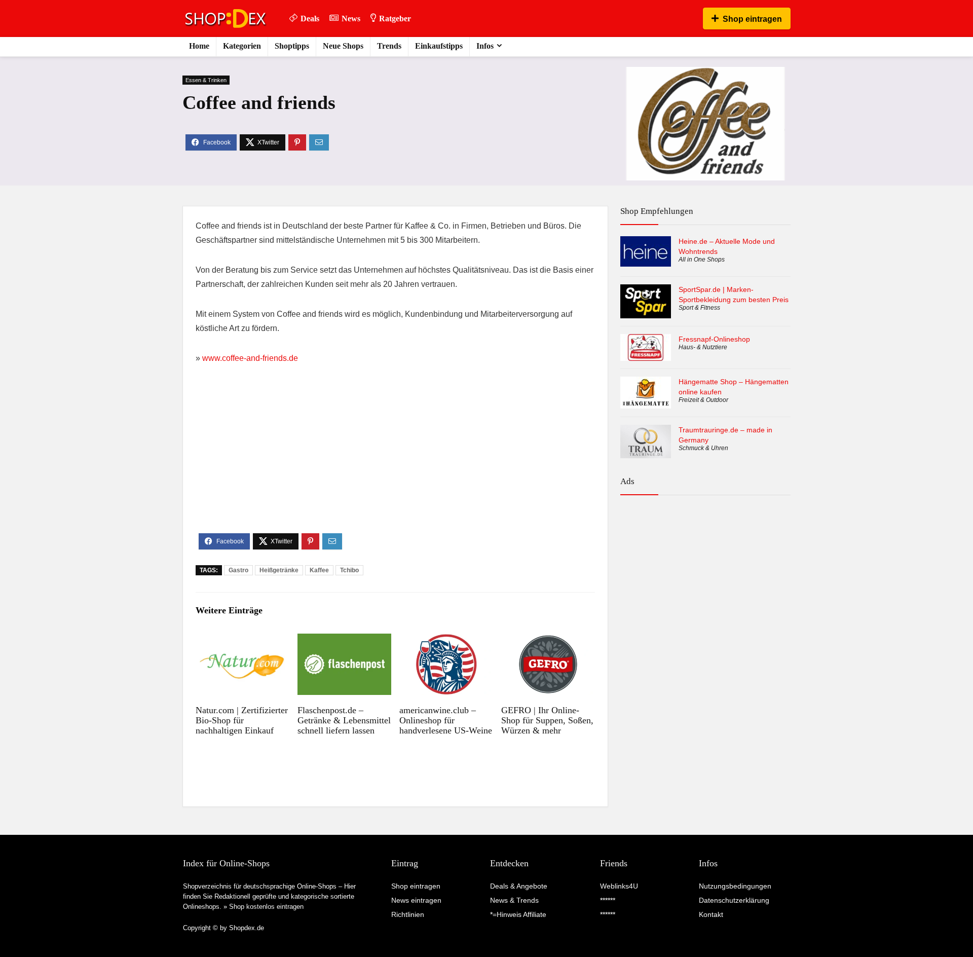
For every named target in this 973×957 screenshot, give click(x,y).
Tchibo (349, 570)
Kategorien (242, 46)
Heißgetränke (278, 570)
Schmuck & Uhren (703, 448)
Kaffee (319, 570)
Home (199, 46)
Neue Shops (343, 46)
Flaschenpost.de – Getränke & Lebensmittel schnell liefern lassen (344, 720)
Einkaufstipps (439, 46)
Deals (310, 18)
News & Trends (514, 900)
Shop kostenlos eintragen (266, 906)
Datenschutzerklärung (734, 900)
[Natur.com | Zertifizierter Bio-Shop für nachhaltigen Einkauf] (242, 640)
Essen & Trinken (206, 80)
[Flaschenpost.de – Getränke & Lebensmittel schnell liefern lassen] (344, 640)
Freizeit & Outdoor (703, 399)
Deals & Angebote (518, 886)
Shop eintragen (752, 19)
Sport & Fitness (699, 307)
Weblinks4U (619, 886)
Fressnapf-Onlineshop (714, 339)
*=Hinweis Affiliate (518, 914)
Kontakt (711, 914)
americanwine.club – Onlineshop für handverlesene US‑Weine (445, 720)
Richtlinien (407, 914)
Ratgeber (395, 18)
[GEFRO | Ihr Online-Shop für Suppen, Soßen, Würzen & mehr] (548, 640)
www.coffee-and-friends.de (250, 358)
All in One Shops (702, 259)
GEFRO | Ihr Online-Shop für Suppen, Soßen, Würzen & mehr (547, 720)
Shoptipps (292, 46)
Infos (485, 46)
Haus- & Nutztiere (703, 347)
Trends (389, 46)
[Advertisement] (395, 457)
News (351, 18)
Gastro (238, 570)
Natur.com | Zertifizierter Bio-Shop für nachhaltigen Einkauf (242, 720)
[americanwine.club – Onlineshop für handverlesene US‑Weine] (446, 640)
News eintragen (416, 900)
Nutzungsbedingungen (735, 886)
